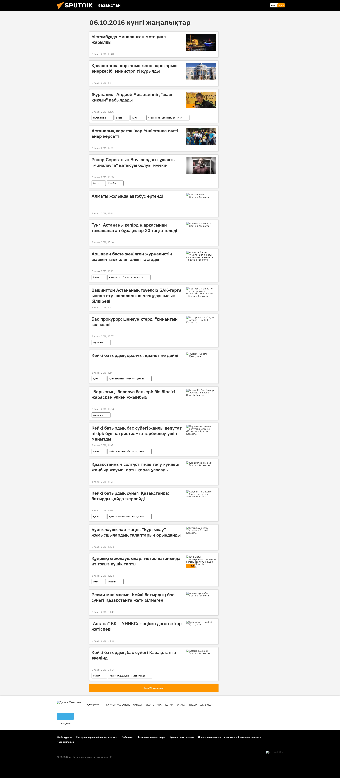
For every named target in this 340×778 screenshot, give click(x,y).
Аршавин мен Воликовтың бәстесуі (165, 117)
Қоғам (135, 117)
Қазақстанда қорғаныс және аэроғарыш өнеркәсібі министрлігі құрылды (134, 68)
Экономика (154, 704)
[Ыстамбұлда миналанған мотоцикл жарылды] (201, 42)
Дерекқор (206, 704)
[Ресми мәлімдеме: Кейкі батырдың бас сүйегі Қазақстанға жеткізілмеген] (201, 594)
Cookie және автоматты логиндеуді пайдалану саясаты (229, 737)
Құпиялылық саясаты (182, 737)
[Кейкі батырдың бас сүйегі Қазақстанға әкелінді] (201, 652)
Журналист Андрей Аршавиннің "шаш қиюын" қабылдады (132, 97)
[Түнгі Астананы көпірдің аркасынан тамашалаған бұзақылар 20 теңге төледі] (201, 224)
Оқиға (181, 704)
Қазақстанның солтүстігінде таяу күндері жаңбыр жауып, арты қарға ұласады (135, 467)
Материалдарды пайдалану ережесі (97, 737)
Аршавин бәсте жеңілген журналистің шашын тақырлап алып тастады (132, 256)
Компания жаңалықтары (151, 737)
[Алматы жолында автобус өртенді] (201, 195)
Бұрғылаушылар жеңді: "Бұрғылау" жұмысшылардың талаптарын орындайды (136, 532)
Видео (119, 117)
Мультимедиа (99, 117)
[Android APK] (274, 752)
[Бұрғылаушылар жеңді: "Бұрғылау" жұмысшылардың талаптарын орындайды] (201, 530)
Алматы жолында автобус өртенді (127, 196)
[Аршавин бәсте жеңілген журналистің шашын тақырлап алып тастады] (201, 256)
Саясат (96, 675)
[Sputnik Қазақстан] (76, 9)
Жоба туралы (64, 737)
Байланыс (127, 737)
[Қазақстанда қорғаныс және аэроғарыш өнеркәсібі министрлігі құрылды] (201, 71)
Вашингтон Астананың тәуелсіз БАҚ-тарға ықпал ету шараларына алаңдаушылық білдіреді (137, 295)
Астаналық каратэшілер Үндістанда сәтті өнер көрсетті (135, 133)
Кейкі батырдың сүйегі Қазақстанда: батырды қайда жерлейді (130, 495)
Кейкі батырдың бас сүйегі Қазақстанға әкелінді (134, 655)
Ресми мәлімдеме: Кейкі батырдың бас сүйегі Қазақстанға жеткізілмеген (133, 597)
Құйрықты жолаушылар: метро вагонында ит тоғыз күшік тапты (136, 561)
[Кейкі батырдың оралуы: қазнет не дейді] (201, 355)
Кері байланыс (65, 741)
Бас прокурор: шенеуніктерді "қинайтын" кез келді (135, 321)
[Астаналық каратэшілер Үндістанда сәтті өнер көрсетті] (201, 136)
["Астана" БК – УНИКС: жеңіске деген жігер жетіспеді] (201, 623)
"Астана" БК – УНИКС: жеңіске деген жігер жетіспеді (137, 626)
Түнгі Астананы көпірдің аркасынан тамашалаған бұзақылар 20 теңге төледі (134, 227)
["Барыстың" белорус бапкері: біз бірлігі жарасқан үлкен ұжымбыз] (201, 392)
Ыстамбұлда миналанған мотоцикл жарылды (129, 39)
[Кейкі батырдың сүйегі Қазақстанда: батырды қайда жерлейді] (201, 494)
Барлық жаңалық (118, 704)
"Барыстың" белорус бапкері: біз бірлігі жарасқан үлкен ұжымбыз (133, 394)
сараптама (98, 342)
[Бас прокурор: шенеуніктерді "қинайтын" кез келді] (201, 320)
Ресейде (112, 183)
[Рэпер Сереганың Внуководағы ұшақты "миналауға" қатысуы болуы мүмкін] (201, 165)
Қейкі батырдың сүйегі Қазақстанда (126, 378)
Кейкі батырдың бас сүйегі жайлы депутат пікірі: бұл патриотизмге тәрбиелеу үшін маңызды (137, 433)
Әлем (95, 183)
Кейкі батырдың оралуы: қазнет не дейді (135, 355)
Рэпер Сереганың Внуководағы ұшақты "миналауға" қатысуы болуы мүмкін (133, 162)
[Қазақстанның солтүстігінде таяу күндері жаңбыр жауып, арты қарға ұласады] (201, 463)
